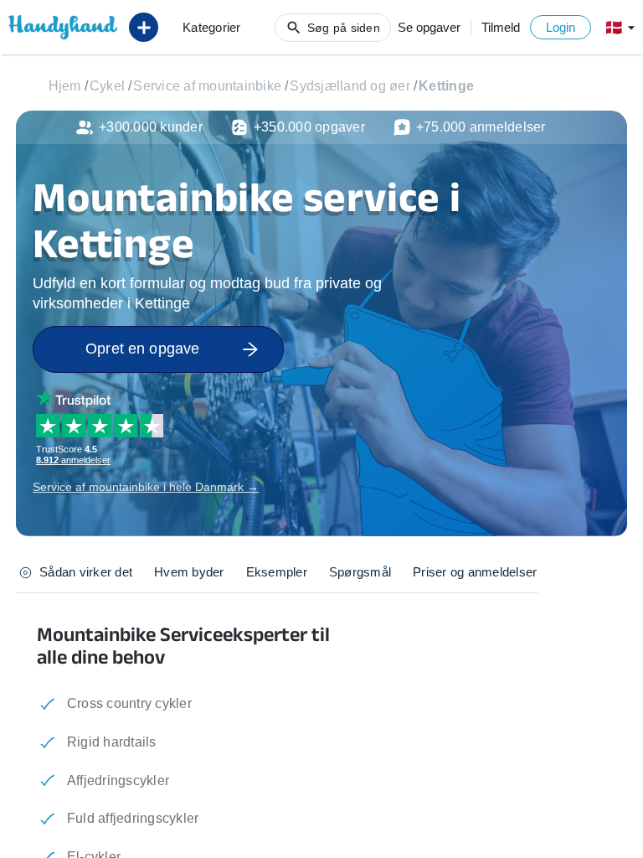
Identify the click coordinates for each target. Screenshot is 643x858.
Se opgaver (429, 27)
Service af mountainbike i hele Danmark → (146, 487)
